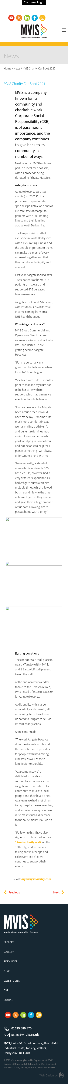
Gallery (9, 952)
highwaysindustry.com (36, 879)
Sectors (9, 942)
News (17, 68)
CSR (6, 990)
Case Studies (12, 980)
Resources (10, 961)
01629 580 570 (21, 1028)
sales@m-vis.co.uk (25, 1034)
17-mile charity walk (28, 842)
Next (56, 892)
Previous (14, 892)
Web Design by (48, 1075)
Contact (9, 1000)
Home (7, 68)
